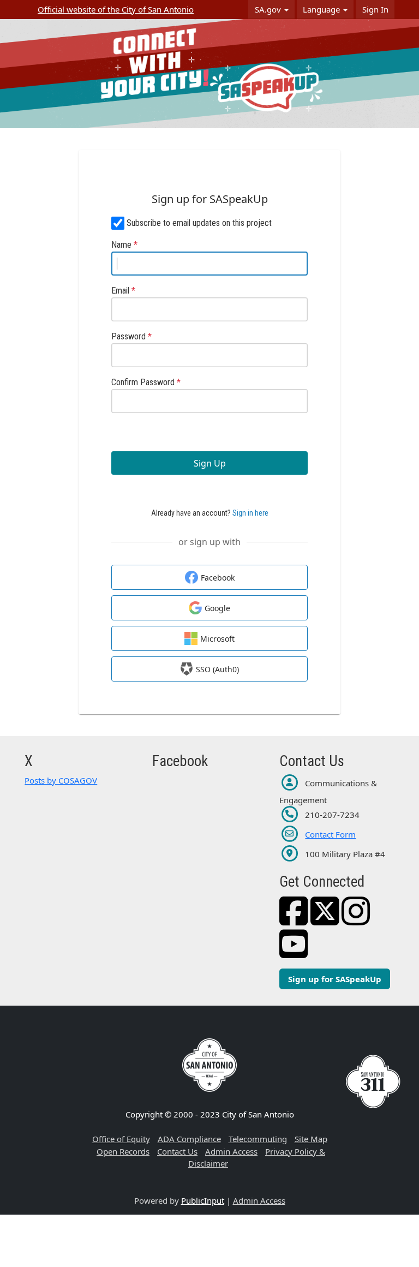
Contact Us (177, 1151)
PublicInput (202, 1200)
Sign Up (210, 463)
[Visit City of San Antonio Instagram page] (356, 920)
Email (123, 290)
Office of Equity (121, 1138)
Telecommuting (258, 1138)
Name (124, 245)
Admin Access (231, 1151)
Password (131, 336)
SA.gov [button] (269, 9)
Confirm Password (146, 382)
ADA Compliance (189, 1138)
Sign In (375, 9)
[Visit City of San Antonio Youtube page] (293, 952)
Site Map (311, 1138)
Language (322, 9)
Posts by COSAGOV (61, 780)
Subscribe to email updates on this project (199, 223)
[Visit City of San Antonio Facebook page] (293, 920)
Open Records (123, 1151)
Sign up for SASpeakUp (334, 978)
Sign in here (250, 513)
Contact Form (330, 834)
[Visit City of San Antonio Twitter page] (324, 920)
